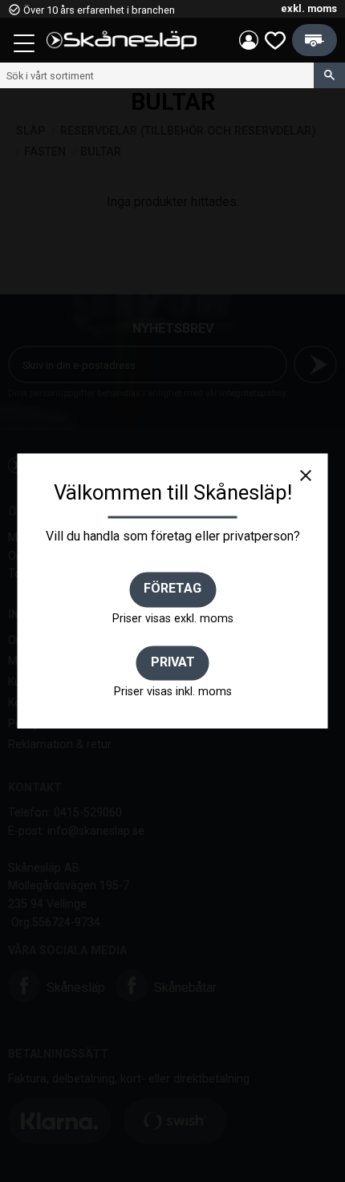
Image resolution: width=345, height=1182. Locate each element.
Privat (173, 662)
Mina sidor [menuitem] (248, 40)
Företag (172, 589)
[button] (25, 45)
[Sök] (329, 75)
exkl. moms (309, 8)
